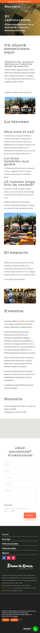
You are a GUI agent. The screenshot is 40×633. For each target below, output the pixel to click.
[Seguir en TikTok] (13, 558)
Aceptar (5, 620)
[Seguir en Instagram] (9, 558)
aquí (29, 92)
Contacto (5, 534)
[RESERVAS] (35, 629)
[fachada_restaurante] (20, 113)
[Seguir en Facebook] (4, 558)
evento (22, 321)
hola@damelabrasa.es (8, 588)
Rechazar (14, 620)
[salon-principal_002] (20, 302)
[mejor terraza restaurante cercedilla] (20, 244)
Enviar (29, 515)
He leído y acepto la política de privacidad (16, 510)
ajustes (15, 616)
